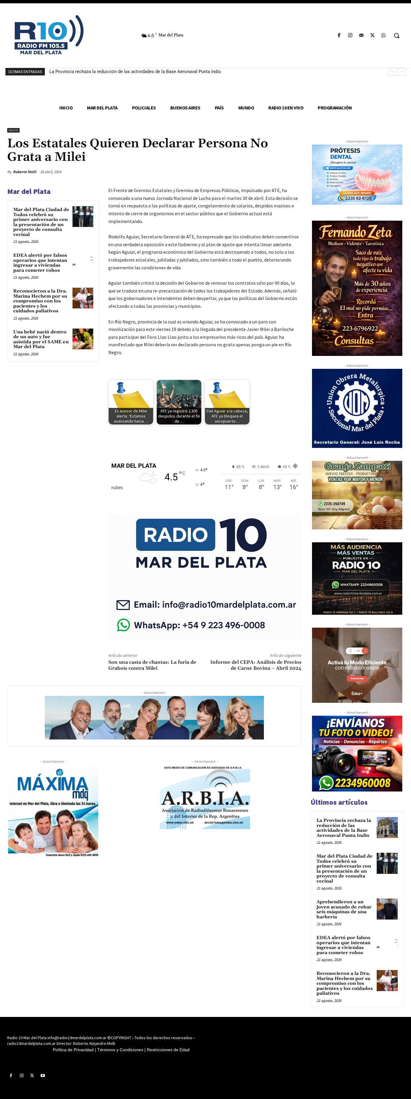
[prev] (392, 71)
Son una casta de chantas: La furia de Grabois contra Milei (152, 665)
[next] (402, 71)
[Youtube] (43, 1075)
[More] (295, 172)
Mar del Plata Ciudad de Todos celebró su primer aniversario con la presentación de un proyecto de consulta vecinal (41, 222)
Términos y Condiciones (120, 1049)
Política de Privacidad (73, 1049)
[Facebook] (339, 36)
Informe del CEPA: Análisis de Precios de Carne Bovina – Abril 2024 (255, 665)
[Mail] (361, 36)
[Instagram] (350, 36)
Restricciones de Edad (168, 1049)
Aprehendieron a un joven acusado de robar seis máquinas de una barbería (344, 909)
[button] (396, 35)
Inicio (13, 130)
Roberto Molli (24, 171)
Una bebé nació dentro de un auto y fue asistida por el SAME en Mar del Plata (41, 339)
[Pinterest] (267, 172)
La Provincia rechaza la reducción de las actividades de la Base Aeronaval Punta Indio (135, 71)
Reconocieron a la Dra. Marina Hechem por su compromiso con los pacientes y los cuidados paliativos (40, 301)
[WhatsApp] (384, 36)
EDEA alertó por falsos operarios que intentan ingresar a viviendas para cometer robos (40, 263)
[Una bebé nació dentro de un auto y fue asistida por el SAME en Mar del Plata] (83, 339)
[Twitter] (373, 36)
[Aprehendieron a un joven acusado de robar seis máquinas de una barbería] (387, 909)
